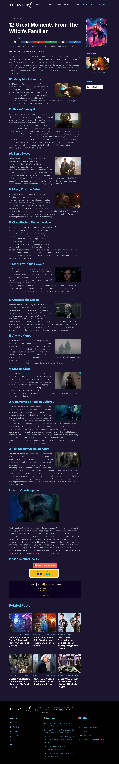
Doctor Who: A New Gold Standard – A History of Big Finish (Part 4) (43, 641)
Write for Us (54, 707)
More (77, 5)
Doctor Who (14, 38)
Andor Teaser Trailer (85, 735)
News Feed (50, 718)
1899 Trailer (82, 731)
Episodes (68, 5)
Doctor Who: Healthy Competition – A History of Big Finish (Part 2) (19, 682)
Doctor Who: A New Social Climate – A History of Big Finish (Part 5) (19, 641)
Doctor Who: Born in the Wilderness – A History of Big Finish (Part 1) (68, 682)
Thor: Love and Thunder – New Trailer (91, 739)
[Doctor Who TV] (21, 7)
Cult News (84, 718)
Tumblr (15, 735)
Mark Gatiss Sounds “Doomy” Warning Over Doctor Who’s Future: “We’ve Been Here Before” (59, 739)
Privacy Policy (63, 707)
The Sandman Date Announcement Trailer (93, 727)
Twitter (15, 731)
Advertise (38, 707)
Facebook (16, 727)
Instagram (16, 740)
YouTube (15, 744)
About (71, 707)
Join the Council (44, 595)
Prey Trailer (82, 723)
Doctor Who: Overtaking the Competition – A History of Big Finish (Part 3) (68, 643)
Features (57, 5)
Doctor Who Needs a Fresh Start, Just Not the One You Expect (43, 681)
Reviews (47, 5)
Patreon (15, 723)
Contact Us (45, 707)
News (38, 5)
